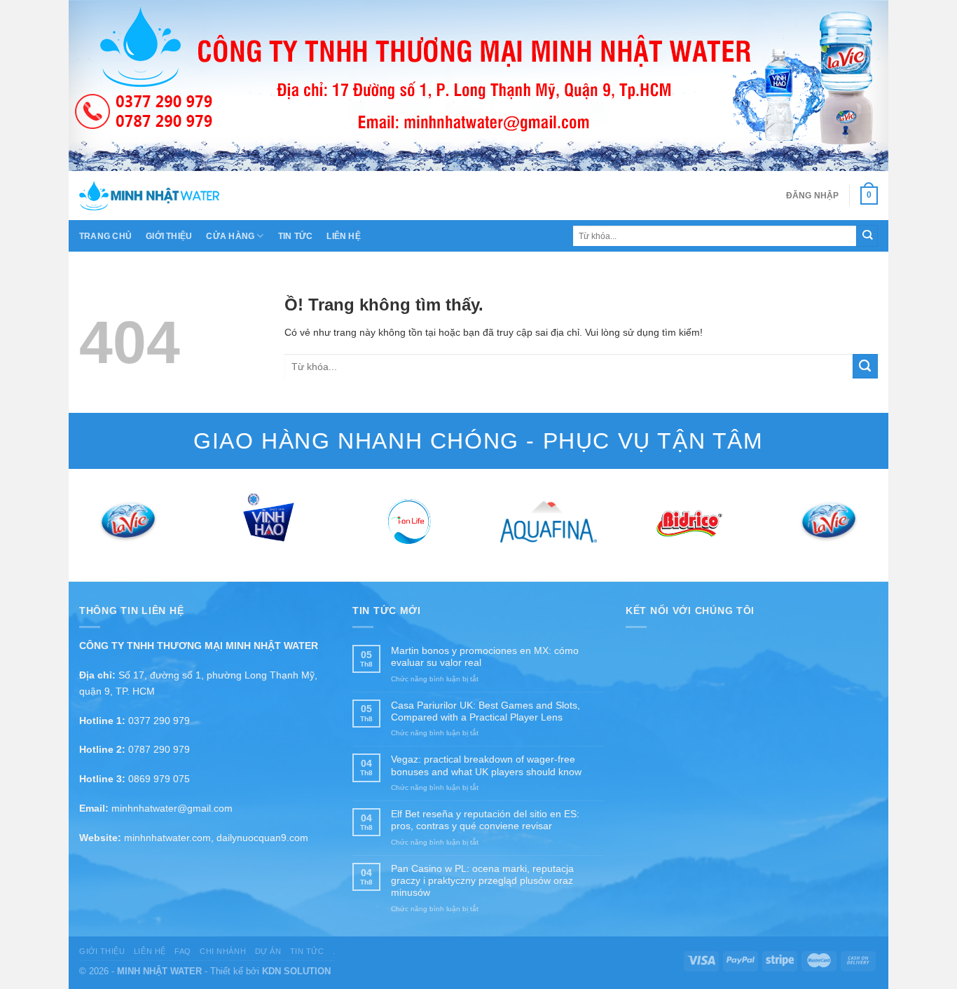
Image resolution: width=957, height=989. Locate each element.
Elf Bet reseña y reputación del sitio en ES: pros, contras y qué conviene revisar (485, 819)
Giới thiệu (169, 236)
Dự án (268, 951)
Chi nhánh (223, 951)
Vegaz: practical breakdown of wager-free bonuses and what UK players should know (486, 765)
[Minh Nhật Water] (149, 195)
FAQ (182, 951)
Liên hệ (343, 236)
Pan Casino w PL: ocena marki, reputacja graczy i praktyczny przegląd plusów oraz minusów (482, 881)
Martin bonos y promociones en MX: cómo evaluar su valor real (485, 656)
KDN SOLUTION (296, 971)
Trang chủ (105, 236)
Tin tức (295, 236)
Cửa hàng (230, 236)
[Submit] (867, 236)
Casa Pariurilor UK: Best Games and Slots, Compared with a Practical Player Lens (485, 711)
